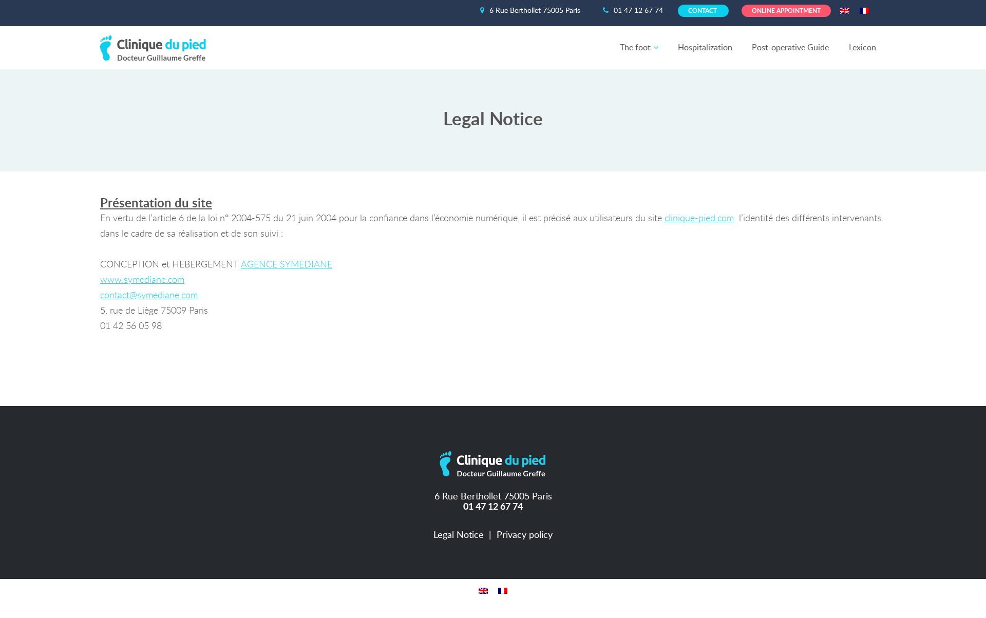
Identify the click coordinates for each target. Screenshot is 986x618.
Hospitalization (705, 48)
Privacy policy (525, 535)
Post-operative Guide (790, 48)
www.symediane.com (142, 280)
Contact (703, 11)
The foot (635, 48)
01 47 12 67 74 (639, 10)
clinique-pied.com (699, 218)
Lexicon (862, 48)
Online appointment (786, 11)
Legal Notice (458, 535)
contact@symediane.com (149, 295)
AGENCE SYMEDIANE (286, 264)
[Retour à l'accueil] (155, 43)
